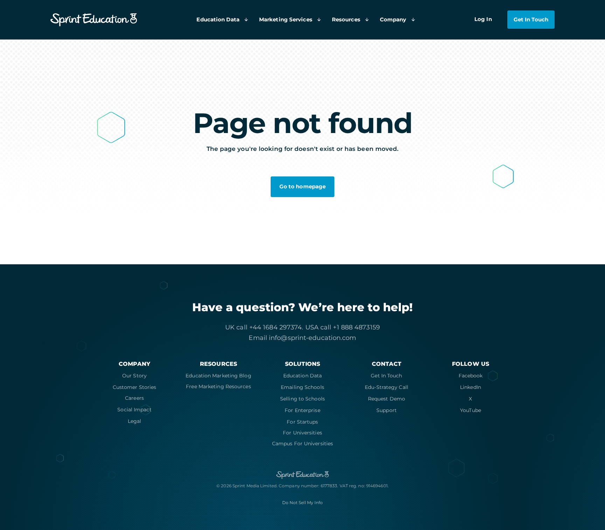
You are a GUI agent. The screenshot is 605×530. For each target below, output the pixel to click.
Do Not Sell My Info (302, 502)
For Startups (302, 422)
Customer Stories (135, 387)
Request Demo (386, 399)
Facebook (471, 375)
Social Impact (134, 409)
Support (386, 410)
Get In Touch (386, 375)
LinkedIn (470, 387)
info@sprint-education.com (312, 338)
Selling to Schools (302, 399)
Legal (134, 421)
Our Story (134, 375)
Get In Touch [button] (531, 19)
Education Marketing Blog (218, 375)
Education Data (302, 375)
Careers (134, 398)
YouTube (470, 410)
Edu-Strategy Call (386, 387)
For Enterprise (302, 410)
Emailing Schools (302, 387)
